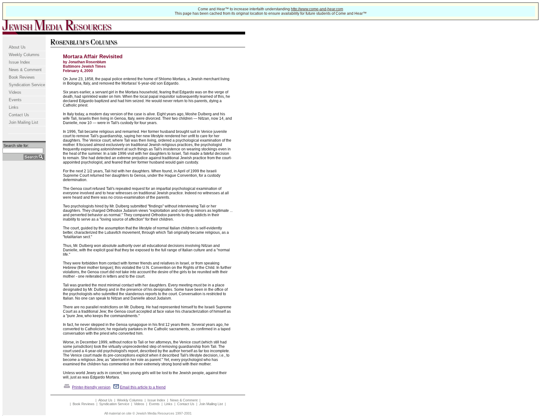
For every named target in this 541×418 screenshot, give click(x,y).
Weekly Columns (24, 54)
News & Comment (25, 69)
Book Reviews (22, 77)
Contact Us (19, 114)
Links (13, 107)
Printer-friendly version (91, 387)
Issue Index (19, 62)
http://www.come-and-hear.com (317, 9)
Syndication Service (27, 84)
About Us (17, 47)
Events (15, 99)
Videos (15, 92)
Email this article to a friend (143, 387)
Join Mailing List (23, 122)
